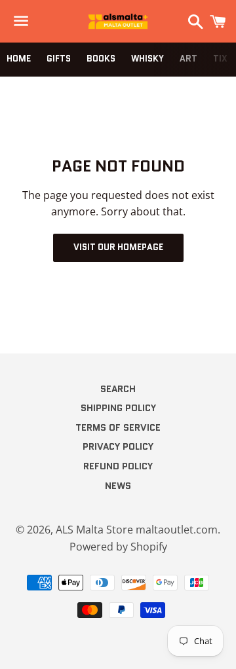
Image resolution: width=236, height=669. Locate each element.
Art (188, 58)
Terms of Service (118, 427)
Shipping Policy (118, 407)
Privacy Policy (118, 446)
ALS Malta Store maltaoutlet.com (137, 529)
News (118, 485)
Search (118, 388)
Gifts (59, 58)
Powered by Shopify (118, 546)
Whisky (147, 58)
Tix (220, 58)
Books (101, 58)
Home (19, 58)
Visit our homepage (118, 247)
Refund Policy (118, 466)
